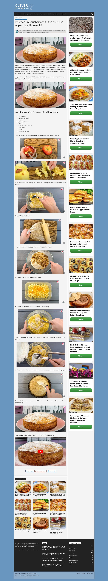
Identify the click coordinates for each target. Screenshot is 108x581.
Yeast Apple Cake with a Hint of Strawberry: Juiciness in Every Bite (57, 496)
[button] (92, 14)
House (49, 14)
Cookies (83, 573)
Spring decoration (73, 555)
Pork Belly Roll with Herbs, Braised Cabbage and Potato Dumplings (40, 531)
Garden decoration (73, 560)
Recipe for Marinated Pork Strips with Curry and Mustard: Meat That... (80, 244)
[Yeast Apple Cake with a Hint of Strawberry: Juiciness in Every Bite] (58, 487)
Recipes (25, 14)
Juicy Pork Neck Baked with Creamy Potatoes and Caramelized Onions (39, 496)
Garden (42, 14)
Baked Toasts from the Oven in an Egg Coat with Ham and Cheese (40, 513)
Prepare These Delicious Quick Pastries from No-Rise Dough (22, 530)
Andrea (20, 28)
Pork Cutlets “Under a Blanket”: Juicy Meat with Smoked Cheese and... (80, 175)
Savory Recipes (73, 562)
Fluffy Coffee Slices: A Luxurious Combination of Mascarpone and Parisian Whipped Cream (56, 531)
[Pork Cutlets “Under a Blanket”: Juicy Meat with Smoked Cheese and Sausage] (23, 505)
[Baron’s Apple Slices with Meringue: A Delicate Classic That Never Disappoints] (81, 405)
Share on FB (52, 471)
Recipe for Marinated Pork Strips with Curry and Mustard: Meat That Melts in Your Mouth (58, 513)
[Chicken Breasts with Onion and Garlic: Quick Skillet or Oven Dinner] (23, 487)
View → (80, 44)
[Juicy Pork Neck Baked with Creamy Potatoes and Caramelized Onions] (41, 487)
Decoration (34, 14)
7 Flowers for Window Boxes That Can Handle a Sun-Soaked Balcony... (79, 384)
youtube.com (61, 106)
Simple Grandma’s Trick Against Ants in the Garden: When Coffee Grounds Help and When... (53, 547)
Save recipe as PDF (41, 471)
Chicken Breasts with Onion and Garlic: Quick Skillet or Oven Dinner (23, 496)
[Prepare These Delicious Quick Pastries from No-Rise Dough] (23, 523)
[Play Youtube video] (40, 451)
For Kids (55, 14)
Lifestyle (63, 14)
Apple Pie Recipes (72, 135)
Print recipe (30, 471)
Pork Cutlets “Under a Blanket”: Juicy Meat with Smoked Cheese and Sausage (23, 513)
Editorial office (90, 573)
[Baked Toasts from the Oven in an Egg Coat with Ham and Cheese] (41, 505)
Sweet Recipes (23, 19)
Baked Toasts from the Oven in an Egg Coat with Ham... (80, 210)
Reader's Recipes (72, 306)
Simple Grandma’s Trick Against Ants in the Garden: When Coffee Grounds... (80, 38)
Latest (19, 14)
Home (16, 17)
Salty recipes (72, 550)
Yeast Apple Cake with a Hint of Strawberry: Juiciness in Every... (79, 141)
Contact (78, 573)
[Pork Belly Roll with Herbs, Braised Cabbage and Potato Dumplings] (41, 523)
